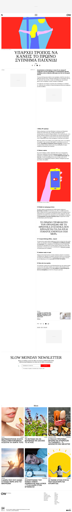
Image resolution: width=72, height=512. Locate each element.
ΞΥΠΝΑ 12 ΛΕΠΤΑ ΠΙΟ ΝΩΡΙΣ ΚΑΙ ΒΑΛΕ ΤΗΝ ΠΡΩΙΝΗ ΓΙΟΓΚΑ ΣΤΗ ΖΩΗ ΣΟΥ (44, 315)
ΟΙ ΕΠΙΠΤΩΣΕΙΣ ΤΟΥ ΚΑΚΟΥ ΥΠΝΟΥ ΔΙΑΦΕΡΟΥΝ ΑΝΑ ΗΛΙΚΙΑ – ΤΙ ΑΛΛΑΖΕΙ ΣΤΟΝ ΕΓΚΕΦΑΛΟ (35, 483)
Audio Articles (57, 502)
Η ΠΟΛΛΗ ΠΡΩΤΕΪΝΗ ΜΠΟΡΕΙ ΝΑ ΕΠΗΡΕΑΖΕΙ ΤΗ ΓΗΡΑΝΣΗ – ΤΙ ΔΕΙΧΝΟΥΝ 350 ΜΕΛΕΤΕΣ (59, 441)
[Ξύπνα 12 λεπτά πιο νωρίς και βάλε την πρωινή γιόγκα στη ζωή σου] (65, 315)
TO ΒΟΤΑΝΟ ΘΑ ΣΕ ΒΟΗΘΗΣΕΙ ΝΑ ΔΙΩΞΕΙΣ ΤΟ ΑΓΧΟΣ (35, 440)
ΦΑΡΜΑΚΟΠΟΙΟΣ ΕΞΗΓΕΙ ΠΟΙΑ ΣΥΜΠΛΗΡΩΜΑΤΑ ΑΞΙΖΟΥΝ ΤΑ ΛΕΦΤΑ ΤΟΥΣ (12, 440)
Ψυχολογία (56, 494)
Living (56, 500)
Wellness (36, 63)
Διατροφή (56, 496)
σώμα (45, 136)
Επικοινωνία (46, 500)
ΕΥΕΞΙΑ (42, 327)
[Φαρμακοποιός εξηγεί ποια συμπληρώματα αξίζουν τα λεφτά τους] (12, 421)
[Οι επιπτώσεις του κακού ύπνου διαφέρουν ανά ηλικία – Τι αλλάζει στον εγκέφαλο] (36, 462)
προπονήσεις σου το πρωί (59, 257)
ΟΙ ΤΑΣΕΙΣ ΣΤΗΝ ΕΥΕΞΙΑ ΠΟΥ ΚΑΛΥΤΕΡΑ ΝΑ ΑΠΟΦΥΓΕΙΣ (58, 482)
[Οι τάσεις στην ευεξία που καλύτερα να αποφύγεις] (59, 462)
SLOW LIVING (45, 327)
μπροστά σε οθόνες (57, 154)
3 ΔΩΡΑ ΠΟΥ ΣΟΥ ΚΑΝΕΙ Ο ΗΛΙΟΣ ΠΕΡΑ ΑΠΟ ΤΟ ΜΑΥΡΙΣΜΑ (11, 482)
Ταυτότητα (45, 494)
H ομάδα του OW (47, 495)
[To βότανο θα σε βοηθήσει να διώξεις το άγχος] (36, 421)
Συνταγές (56, 497)
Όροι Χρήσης (46, 497)
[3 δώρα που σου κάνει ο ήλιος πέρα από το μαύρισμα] (12, 462)
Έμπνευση (56, 501)
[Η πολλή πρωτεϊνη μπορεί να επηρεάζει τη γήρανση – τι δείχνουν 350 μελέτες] (59, 421)
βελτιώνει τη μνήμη (65, 247)
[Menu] (36, 15)
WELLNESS (38, 327)
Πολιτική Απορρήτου (47, 496)
